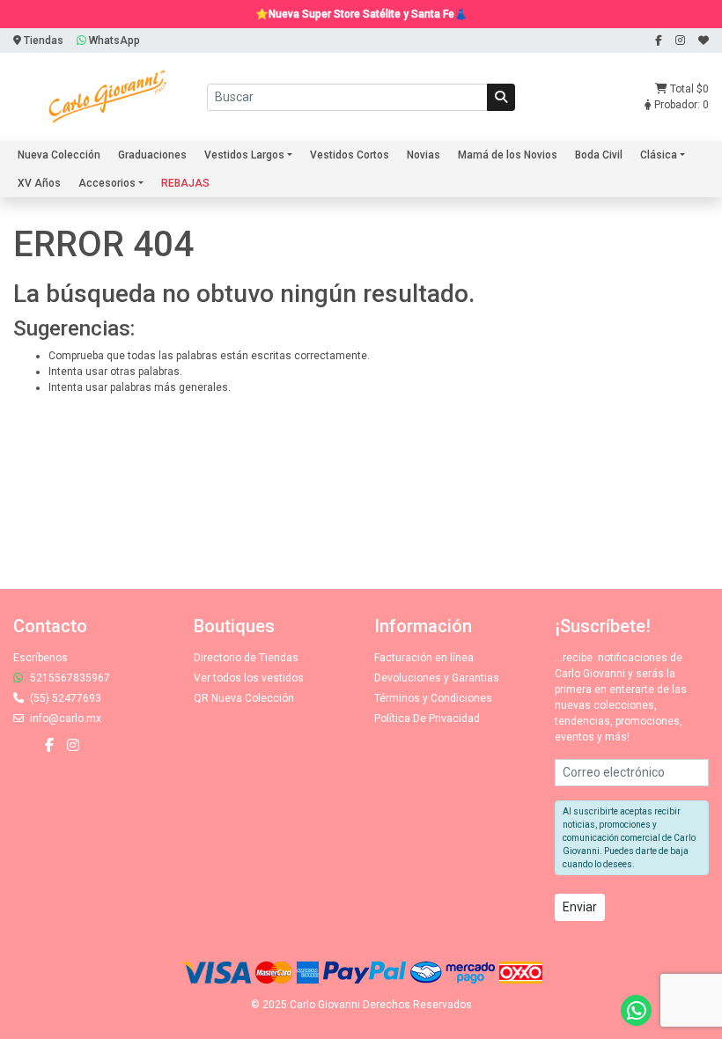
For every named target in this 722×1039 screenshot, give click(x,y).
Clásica (658, 155)
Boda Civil (599, 155)
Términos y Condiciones (433, 698)
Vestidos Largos (244, 155)
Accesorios (107, 183)
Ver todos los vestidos (249, 678)
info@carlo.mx (64, 718)
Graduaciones (152, 155)
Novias (423, 155)
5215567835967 (68, 678)
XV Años (39, 183)
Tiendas (42, 40)
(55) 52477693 (64, 698)
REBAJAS (185, 183)
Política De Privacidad (427, 718)
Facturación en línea (424, 658)
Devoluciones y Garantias (436, 678)
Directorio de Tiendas (246, 658)
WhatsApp (113, 40)
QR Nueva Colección (244, 698)
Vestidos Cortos (349, 155)
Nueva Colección (59, 155)
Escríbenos (40, 658)
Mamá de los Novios (507, 155)
